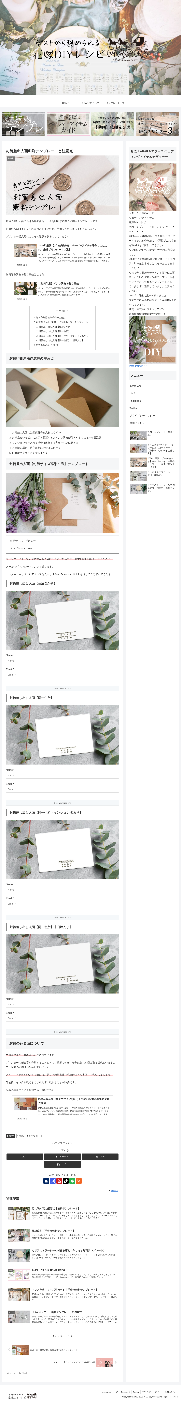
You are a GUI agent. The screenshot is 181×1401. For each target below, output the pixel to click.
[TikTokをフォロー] (66, 1181)
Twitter (133, 408)
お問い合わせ (137, 423)
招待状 (11, 1136)
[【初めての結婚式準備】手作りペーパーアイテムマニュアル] (68, 124)
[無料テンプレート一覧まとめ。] (23, 124)
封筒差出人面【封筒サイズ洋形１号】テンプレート (62, 322)
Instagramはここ (138, 366)
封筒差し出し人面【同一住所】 (54, 331)
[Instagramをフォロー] (53, 1181)
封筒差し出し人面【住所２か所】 (56, 326)
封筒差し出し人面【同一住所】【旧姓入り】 (61, 340)
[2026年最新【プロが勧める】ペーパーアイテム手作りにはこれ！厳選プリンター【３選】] (157, 124)
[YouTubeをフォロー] (59, 1181)
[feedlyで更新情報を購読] (72, 1181)
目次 (58, 311)
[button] (62, 1164)
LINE (132, 393)
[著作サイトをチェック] (46, 1181)
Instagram (135, 386)
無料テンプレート (35, 1136)
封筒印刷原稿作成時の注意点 (50, 317)
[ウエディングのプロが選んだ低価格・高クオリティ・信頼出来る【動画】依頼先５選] (112, 124)
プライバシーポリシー (142, 415)
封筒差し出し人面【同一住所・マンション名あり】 (65, 336)
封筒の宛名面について (47, 345)
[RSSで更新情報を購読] (79, 1181)
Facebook (135, 400)
